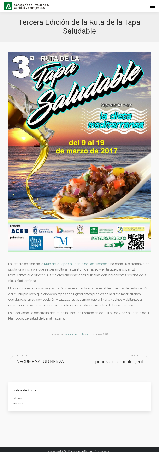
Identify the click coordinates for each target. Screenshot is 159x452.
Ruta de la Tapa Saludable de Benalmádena (77, 264)
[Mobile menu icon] (152, 6)
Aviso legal (55, 451)
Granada (18, 403)
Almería (18, 398)
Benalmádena (71, 334)
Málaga (85, 334)
